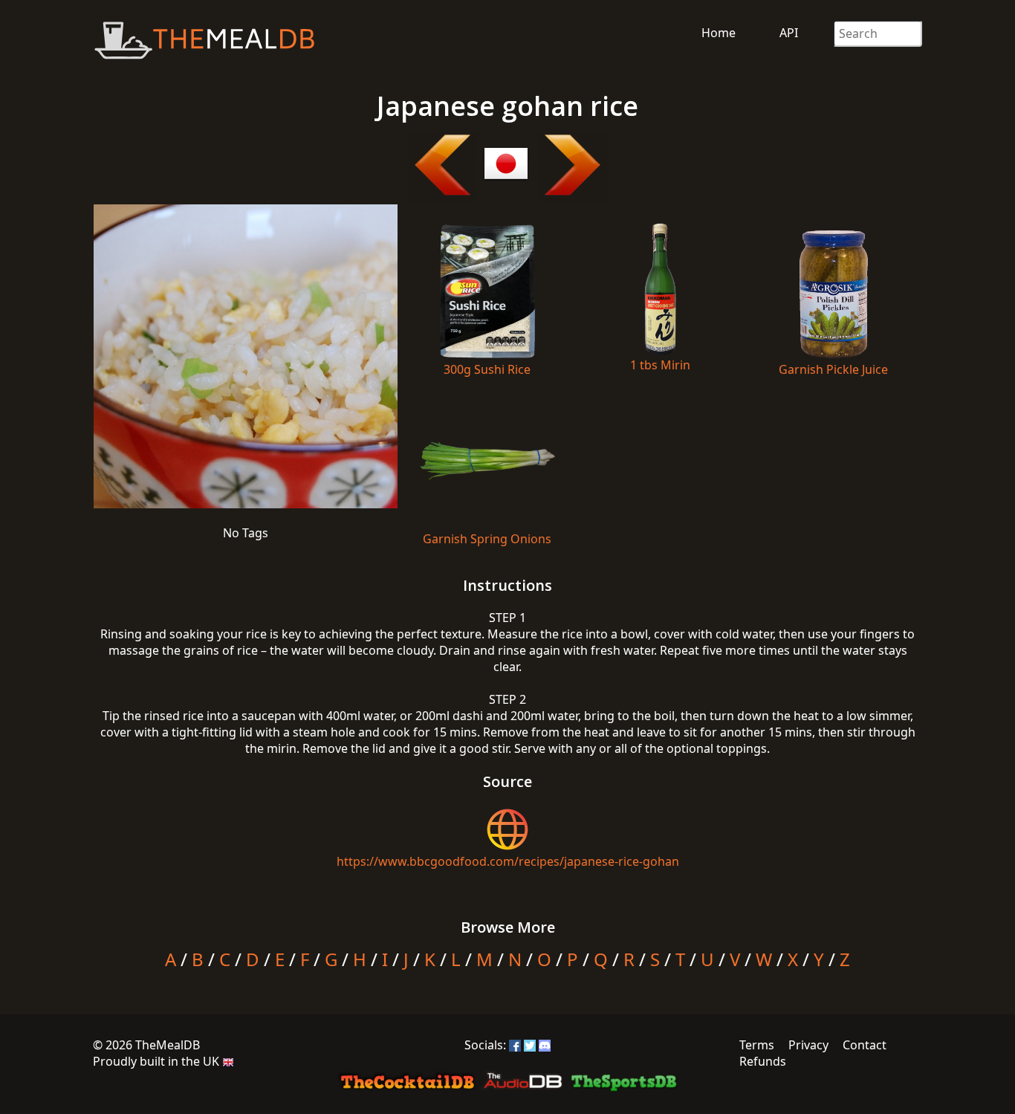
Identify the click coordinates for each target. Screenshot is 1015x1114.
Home (718, 33)
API (788, 33)
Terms (756, 1045)
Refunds (762, 1061)
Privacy (808, 1045)
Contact (864, 1045)
